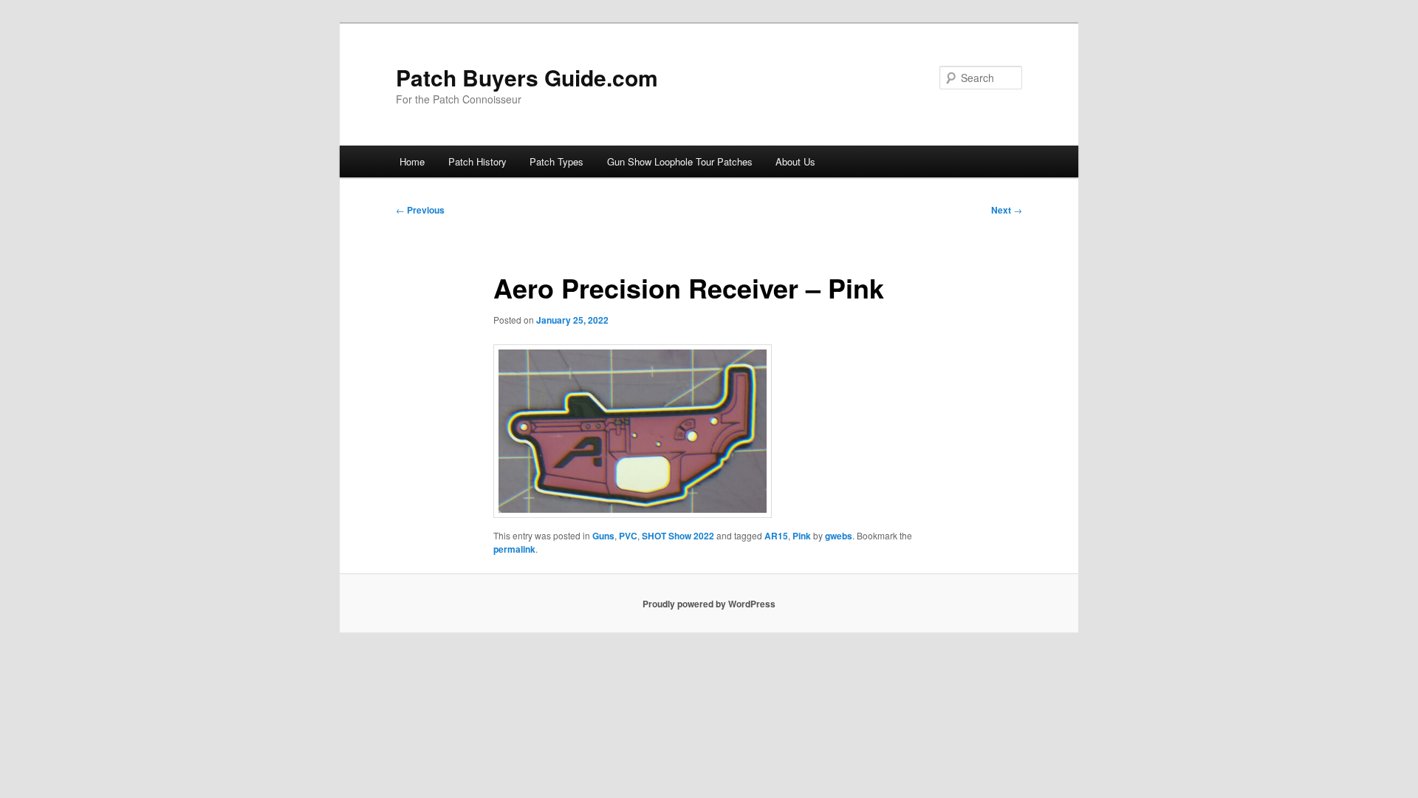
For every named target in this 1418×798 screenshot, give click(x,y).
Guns (603, 535)
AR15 (776, 535)
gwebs (838, 535)
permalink (514, 549)
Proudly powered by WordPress (709, 603)
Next (1006, 209)
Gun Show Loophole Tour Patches (680, 161)
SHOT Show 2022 (678, 535)
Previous (420, 209)
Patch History (477, 161)
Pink (801, 535)
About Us (795, 161)
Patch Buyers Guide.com (527, 77)
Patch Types (556, 161)
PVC (628, 535)
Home (412, 161)
